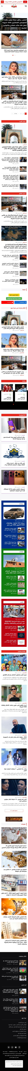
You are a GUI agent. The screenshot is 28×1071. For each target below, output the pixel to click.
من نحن (25, 1051)
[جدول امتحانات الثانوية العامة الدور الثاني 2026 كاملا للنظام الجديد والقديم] (21, 635)
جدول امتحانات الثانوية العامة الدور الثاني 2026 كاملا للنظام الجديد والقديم (10, 636)
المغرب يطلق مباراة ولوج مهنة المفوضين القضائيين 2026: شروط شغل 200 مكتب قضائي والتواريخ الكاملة (14, 24)
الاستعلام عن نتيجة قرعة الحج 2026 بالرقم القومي (10, 977)
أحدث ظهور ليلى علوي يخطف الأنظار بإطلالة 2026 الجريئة (14, 706)
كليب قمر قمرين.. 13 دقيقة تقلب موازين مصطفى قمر (15, 800)
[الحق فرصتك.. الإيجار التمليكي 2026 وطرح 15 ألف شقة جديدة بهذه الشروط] (21, 585)
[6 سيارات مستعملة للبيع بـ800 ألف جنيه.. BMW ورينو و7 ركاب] (21, 537)
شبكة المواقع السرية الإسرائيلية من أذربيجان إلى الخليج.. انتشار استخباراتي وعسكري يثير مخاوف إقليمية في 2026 (15, 246)
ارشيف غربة (5, 1051)
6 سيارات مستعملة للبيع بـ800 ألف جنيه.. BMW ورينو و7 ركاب (10, 536)
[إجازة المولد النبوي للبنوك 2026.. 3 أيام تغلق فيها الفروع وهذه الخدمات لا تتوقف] (14, 883)
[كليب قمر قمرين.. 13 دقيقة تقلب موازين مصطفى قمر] (14, 787)
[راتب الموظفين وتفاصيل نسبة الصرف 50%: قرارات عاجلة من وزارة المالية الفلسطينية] (14, 40)
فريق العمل (24, 1053)
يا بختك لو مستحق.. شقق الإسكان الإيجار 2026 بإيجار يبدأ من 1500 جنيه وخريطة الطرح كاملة (9, 592)
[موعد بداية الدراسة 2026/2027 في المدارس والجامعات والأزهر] (14, 611)
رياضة (24, 381)
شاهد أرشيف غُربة (14, 295)
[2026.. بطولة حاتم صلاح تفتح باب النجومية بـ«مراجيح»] (14, 725)
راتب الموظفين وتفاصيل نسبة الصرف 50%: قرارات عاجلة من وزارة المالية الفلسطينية (15, 51)
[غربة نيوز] (14, 6)
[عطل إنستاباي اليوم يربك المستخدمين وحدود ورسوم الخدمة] (14, 425)
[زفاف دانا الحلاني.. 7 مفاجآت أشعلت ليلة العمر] (14, 756)
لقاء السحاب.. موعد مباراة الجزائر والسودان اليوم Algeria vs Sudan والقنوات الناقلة (10, 969)
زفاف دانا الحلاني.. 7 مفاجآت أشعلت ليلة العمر (15, 770)
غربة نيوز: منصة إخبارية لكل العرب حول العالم (17, 1027)
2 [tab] (14, 55)
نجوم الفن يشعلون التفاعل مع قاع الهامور (15, 675)
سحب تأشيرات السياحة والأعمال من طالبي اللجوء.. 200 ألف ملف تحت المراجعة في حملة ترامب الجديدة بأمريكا (14, 102)
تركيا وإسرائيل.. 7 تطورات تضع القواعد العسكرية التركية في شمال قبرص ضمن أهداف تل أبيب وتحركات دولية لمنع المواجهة (9, 160)
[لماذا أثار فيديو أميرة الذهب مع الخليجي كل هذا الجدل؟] (22, 962)
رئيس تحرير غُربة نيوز (22, 1023)
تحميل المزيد (14, 811)
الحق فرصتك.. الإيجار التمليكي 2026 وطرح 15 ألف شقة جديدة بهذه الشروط (10, 585)
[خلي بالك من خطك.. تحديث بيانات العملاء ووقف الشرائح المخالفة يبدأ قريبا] (14, 451)
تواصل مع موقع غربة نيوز (14, 1057)
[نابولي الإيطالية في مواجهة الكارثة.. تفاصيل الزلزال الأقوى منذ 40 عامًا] (23, 281)
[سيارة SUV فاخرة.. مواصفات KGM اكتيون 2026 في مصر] (14, 513)
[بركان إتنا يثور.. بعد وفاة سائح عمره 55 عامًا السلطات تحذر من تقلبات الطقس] (23, 257)
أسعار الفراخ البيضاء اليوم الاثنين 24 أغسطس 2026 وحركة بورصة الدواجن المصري (14, 847)
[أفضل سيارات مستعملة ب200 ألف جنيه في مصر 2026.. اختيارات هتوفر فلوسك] (21, 530)
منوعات (23, 824)
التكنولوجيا (22, 415)
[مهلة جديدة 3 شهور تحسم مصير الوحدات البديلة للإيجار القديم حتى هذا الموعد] (21, 578)
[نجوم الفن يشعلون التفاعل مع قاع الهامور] (14, 662)
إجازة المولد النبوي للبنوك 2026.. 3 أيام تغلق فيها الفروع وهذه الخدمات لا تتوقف (14, 894)
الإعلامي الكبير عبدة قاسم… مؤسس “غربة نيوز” (17, 1025)
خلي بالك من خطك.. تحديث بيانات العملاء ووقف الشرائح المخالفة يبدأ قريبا (15, 464)
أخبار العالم (22, 193)
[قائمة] (26, 6)
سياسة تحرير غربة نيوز (22, 1033)
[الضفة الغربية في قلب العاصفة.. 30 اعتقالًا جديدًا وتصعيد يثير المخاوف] (23, 186)
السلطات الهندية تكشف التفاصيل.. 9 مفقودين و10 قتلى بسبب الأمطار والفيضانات (10, 265)
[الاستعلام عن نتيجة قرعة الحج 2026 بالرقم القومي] (22, 978)
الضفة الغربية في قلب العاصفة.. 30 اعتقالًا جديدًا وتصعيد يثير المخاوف (10, 185)
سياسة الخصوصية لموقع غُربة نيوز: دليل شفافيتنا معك (15, 1055)
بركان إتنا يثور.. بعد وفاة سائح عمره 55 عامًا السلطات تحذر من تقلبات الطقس (10, 256)
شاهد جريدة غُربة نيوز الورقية (14, 298)
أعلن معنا (20, 1051)
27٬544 (15, 114)
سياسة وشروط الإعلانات (21, 1038)
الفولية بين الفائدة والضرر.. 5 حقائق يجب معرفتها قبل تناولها (15, 870)
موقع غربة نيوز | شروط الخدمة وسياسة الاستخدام (12, 1053)
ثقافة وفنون (21, 651)
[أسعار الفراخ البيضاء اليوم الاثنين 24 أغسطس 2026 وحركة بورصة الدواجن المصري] (14, 835)
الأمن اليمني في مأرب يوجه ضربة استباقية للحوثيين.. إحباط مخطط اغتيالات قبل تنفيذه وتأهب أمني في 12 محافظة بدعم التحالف (10, 177)
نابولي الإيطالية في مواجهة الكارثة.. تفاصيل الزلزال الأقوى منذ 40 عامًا (10, 281)
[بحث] (2, 6)
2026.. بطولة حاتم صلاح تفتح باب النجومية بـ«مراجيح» (15, 738)
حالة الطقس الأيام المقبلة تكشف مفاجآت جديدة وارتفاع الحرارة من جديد (15, 918)
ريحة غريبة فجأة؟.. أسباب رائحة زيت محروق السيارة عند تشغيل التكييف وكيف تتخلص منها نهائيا (9, 544)
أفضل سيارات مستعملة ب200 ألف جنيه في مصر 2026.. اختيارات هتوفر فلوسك (10, 531)
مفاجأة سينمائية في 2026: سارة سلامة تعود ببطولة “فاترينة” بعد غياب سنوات (14, 78)
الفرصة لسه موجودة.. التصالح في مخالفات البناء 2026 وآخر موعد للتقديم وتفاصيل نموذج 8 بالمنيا (14, 574)
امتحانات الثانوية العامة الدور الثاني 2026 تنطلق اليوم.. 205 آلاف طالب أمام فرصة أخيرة (10, 629)
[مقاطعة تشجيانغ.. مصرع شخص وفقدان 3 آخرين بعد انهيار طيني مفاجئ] (23, 273)
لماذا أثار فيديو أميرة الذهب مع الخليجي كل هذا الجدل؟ (10, 961)
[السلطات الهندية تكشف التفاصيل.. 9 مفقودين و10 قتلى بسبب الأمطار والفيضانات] (23, 265)
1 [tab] (15, 55)
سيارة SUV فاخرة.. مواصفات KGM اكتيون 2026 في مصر (15, 524)
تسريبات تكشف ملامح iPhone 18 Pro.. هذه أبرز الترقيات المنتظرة (14, 490)
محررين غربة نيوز (23, 1029)
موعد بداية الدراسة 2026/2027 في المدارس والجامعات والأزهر (14, 622)
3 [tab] (12, 55)
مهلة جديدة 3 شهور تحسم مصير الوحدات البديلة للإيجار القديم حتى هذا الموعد (10, 578)
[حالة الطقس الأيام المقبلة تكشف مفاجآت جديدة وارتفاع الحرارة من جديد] (14, 906)
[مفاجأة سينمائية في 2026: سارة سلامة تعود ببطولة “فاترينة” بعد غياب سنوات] (14, 68)
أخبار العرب (22, 121)
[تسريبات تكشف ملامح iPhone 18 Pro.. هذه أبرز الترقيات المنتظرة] (14, 477)
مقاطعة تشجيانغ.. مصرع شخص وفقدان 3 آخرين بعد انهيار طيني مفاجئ (10, 273)
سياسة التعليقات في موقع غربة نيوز (19, 1031)
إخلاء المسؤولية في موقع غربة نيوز (19, 1036)
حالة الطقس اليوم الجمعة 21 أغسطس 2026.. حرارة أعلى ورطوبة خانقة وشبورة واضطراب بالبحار (15, 942)
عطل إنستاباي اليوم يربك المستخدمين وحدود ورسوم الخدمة (14, 438)
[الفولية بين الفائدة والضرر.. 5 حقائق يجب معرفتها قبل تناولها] (14, 859)
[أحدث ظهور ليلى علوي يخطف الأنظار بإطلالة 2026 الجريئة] (14, 693)
